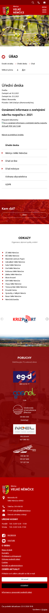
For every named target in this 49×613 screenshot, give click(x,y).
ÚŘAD (24, 215)
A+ (24, 70)
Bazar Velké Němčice (13, 296)
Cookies (5, 562)
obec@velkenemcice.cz (22, 510)
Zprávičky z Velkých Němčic (15, 293)
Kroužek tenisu (11, 290)
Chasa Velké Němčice (13, 284)
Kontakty (5, 553)
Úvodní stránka (7, 63)
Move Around (10, 277)
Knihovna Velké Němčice (14, 271)
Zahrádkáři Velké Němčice (15, 262)
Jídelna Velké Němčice (13, 274)
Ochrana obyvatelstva (16, 177)
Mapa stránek (7, 550)
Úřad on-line (11, 161)
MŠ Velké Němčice (12, 255)
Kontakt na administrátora (12, 565)
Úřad (33, 63)
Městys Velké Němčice (16, 153)
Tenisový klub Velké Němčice (16, 287)
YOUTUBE (11, 540)
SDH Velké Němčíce (12, 280)
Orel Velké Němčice (12, 268)
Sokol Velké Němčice (13, 265)
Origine (44, 609)
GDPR (8, 184)
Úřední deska (22, 63)
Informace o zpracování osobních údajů (17, 592)
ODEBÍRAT (24, 585)
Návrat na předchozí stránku (13, 134)
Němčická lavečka (12, 299)
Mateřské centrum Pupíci (15, 259)
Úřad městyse (12, 169)
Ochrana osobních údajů (11, 559)
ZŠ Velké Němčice (12, 252)
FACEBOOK (12, 535)
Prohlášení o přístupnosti (11, 556)
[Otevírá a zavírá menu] (44, 11)
